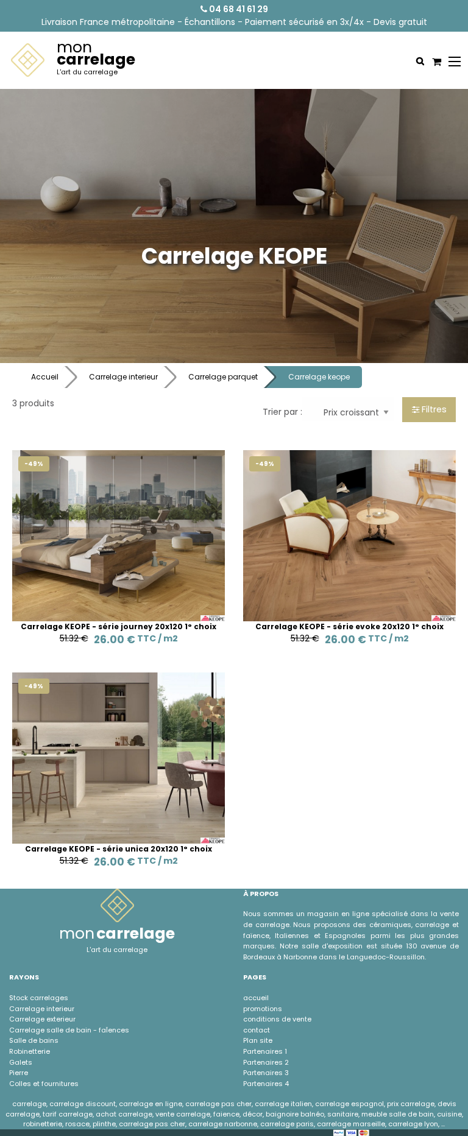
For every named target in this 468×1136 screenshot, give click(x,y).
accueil (256, 998)
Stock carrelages (38, 998)
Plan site (257, 1040)
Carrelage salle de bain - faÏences (69, 1030)
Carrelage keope (319, 377)
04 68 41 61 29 (237, 9)
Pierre (18, 1073)
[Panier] (435, 61)
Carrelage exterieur (42, 1019)
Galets (20, 1062)
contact (256, 1030)
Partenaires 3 (266, 1073)
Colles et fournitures (44, 1083)
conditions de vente (277, 1019)
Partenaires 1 (265, 1051)
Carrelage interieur (123, 377)
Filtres (433, 409)
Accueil (44, 377)
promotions (262, 1009)
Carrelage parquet (223, 377)
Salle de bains (33, 1040)
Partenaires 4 (266, 1083)
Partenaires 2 (266, 1062)
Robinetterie (29, 1051)
